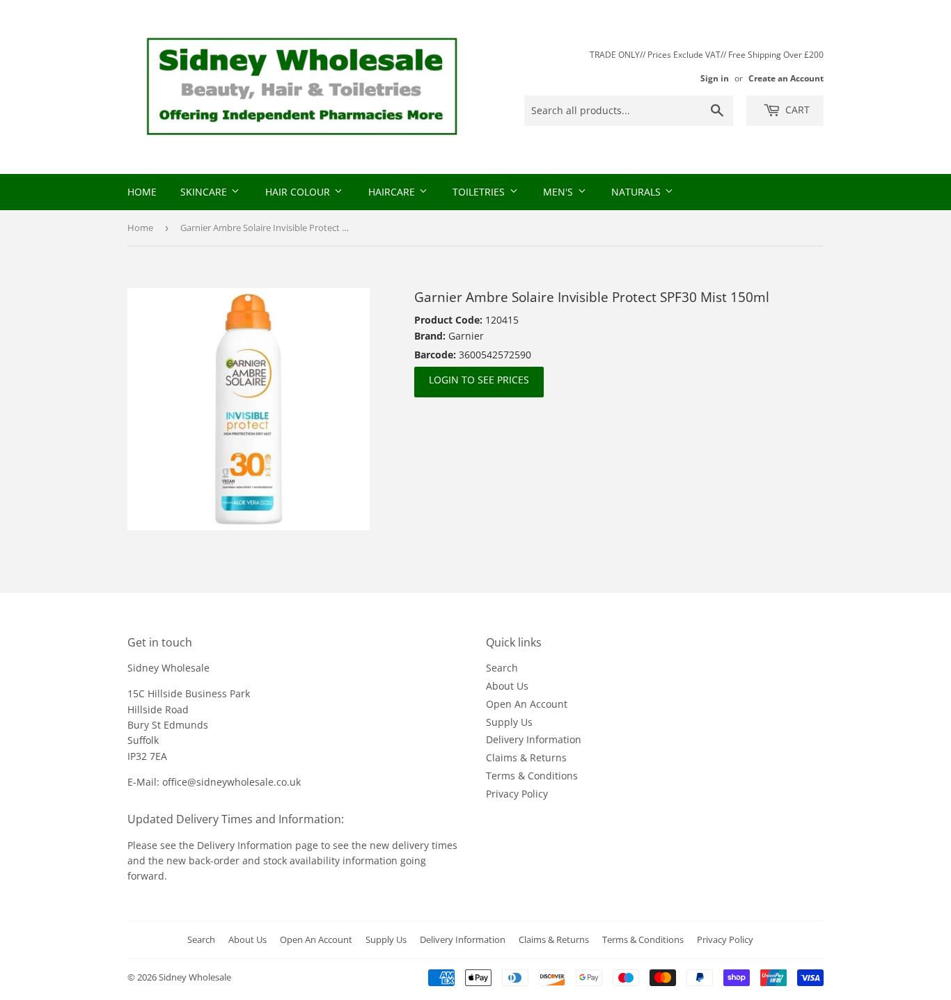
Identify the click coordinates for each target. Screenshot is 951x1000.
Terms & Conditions (532, 775)
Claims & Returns (526, 757)
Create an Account (786, 78)
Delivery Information (533, 739)
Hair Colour (299, 191)
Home (142, 191)
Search (502, 667)
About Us (507, 685)
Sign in (714, 78)
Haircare (393, 191)
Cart (796, 109)
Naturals (637, 191)
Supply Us (509, 722)
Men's (559, 191)
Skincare (205, 191)
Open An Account (526, 704)
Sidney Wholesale (195, 977)
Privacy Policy (517, 793)
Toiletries (480, 191)
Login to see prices (479, 379)
